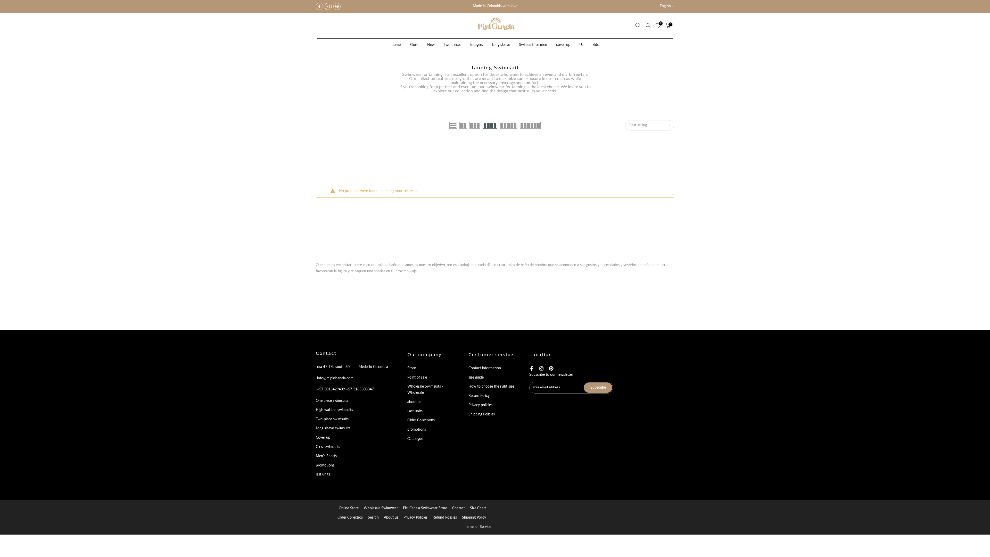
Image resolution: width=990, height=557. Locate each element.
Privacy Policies (415, 517)
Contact (458, 508)
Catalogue (415, 439)
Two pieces (452, 45)
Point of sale (417, 377)
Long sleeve (501, 45)
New (431, 45)
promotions (325, 465)
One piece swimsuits (332, 401)
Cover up (323, 437)
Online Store (349, 508)
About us (391, 517)
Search (373, 517)
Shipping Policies (481, 414)
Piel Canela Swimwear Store (425, 508)
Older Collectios (350, 517)
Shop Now (507, 6)
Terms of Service (478, 527)
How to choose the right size (491, 386)
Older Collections (421, 420)
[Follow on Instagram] (328, 6)
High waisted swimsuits (334, 410)
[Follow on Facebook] (319, 6)
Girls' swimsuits (328, 447)
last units (323, 474)
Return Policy (479, 396)
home (396, 45)
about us (414, 402)
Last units (415, 411)
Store (414, 45)
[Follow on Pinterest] (337, 6)
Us (581, 45)
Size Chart (478, 508)
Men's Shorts (326, 456)
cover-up (563, 45)
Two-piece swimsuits (332, 419)
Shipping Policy (474, 517)
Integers (476, 45)
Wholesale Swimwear (381, 508)
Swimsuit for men (533, 45)
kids (595, 45)
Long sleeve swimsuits (333, 428)
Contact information (484, 368)
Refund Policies (445, 517)
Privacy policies (480, 405)
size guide (476, 377)
